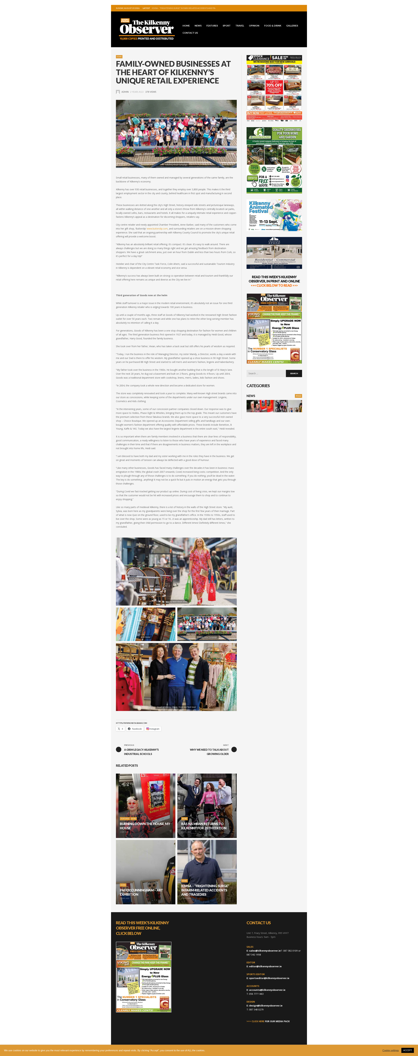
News (119, 57)
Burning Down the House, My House (170, 8)
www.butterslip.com (157, 228)
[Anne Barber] (140, 624)
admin (125, 92)
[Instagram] (286, 8)
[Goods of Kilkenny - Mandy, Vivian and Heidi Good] (171, 677)
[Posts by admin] (118, 92)
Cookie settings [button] (390, 1050)
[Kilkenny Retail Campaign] (176, 134)
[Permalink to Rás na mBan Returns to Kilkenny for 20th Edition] (281, 406)
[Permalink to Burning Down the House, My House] (261, 406)
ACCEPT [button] (407, 1050)
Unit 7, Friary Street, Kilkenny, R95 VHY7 (268, 933)
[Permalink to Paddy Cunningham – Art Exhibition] (295, 406)
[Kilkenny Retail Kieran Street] (171, 571)
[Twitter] (291, 8)
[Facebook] (281, 8)
